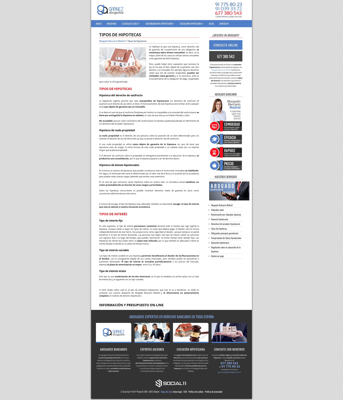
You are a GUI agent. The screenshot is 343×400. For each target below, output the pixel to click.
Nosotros (111, 23)
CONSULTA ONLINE (226, 45)
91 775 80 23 (231, 366)
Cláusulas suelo (130, 23)
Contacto (224, 23)
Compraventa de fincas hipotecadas (226, 238)
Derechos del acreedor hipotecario (225, 224)
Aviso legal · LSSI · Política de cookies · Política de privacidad (197, 391)
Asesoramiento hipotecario (159, 23)
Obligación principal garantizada (224, 233)
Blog (211, 23)
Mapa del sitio (166, 391)
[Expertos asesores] (152, 342)
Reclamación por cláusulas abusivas (226, 214)
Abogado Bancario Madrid (112, 41)
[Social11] (171, 383)
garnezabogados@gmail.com (229, 372)
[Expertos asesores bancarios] (225, 170)
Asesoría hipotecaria (219, 219)
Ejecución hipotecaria (191, 23)
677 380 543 (225, 56)
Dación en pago (217, 256)
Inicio (98, 23)
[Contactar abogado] (229, 342)
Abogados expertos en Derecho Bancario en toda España (171, 316)
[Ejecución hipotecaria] (190, 342)
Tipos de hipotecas (219, 228)
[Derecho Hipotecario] (113, 342)
